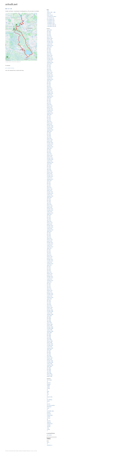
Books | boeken (50, 15)
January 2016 (49, 207)
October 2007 (49, 346)
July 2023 (49, 82)
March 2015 (49, 221)
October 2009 (49, 313)
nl (47, 409)
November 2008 (50, 328)
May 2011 (49, 286)
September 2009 (50, 314)
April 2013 (49, 253)
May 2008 (49, 337)
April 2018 (49, 169)
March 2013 (49, 255)
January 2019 (49, 156)
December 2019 (50, 142)
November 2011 (50, 277)
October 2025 (49, 44)
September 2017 (50, 179)
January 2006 (49, 376)
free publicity (49, 399)
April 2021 (49, 120)
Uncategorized (49, 423)
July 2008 (49, 334)
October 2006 (49, 363)
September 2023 (50, 79)
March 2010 (49, 306)
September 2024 (50, 62)
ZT (47, 430)
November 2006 (50, 362)
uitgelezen (49, 422)
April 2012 (49, 270)
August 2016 (49, 197)
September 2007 (50, 348)
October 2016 (49, 194)
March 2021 (49, 121)
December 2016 (50, 192)
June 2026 (49, 32)
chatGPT (48, 385)
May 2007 (49, 353)
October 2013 (49, 245)
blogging (48, 384)
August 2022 (49, 97)
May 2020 (49, 135)
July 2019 (49, 149)
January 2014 (49, 241)
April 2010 (49, 304)
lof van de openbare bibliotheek (51, 406)
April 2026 (49, 35)
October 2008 (49, 329)
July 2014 (49, 232)
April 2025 (49, 52)
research (48, 416)
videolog (48, 426)
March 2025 (49, 54)
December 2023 (50, 75)
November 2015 (50, 210)
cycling (6, 61)
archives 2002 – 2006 (51, 12)
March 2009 (49, 322)
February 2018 (50, 172)
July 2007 (49, 351)
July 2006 (49, 368)
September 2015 (50, 213)
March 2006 (49, 373)
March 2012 (49, 272)
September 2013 (50, 246)
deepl (48, 391)
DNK (47, 392)
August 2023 (49, 80)
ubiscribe (48, 420)
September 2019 (50, 146)
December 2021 (50, 108)
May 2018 (49, 168)
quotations (49, 413)
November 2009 (50, 311)
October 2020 (49, 128)
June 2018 (49, 166)
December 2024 (50, 58)
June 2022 (49, 100)
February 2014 (50, 239)
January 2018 (49, 173)
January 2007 (49, 359)
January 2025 (49, 56)
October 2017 (49, 177)
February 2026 (50, 38)
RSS (47, 443)
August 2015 (49, 214)
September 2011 (50, 280)
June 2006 (49, 369)
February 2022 (50, 106)
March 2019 (49, 154)
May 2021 (49, 118)
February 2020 (50, 139)
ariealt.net (11, 4)
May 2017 (49, 184)
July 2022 (49, 99)
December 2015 (50, 208)
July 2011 (49, 283)
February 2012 (50, 273)
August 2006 (49, 366)
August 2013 (49, 248)
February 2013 (50, 256)
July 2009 (49, 317)
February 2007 (50, 358)
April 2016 (49, 203)
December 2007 (50, 344)
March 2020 (49, 138)
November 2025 (50, 42)
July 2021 (49, 116)
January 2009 (49, 325)
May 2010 (49, 303)
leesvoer (48, 404)
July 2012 (49, 266)
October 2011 (49, 279)
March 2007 (49, 356)
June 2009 (49, 318)
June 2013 (49, 251)
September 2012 (50, 263)
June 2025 (49, 49)
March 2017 (49, 187)
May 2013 (49, 252)
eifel (48, 394)
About (48, 10)
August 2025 (49, 47)
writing (48, 429)
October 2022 (49, 94)
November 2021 (50, 110)
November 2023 (50, 76)
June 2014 (49, 234)
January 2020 (49, 141)
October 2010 (49, 296)
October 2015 (49, 211)
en (47, 395)
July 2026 (49, 31)
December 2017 (50, 175)
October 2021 (49, 111)
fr (47, 398)
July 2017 (49, 182)
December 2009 (50, 310)
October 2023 (49, 77)
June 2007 (49, 352)
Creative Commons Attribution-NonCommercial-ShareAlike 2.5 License (23, 450)
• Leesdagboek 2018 (51, 23)
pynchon (48, 412)
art (47, 381)
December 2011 (50, 276)
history (48, 401)
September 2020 (50, 130)
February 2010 (50, 307)
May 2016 (49, 201)
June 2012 (49, 268)
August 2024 (49, 63)
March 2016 (49, 204)
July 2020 (49, 132)
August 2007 (49, 349)
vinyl (48, 427)
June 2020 (49, 134)
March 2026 (49, 37)
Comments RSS (49, 445)
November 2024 (50, 59)
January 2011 (49, 291)
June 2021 (49, 117)
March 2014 (49, 238)
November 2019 (50, 144)
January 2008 (49, 342)
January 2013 (49, 258)
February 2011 (50, 290)
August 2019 (49, 148)
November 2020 (50, 127)
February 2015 (50, 223)
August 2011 (49, 282)
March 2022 (49, 104)
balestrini (49, 382)
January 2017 (49, 190)
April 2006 (49, 372)
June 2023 (49, 83)
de (47, 389)
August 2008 (49, 332)
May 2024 (49, 68)
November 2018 (50, 159)
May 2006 (49, 370)
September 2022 (50, 96)
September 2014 (50, 230)
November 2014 (50, 227)
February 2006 (50, 375)
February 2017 (50, 189)
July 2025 (49, 48)
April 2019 (49, 152)
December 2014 (50, 225)
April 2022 (49, 103)
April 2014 (49, 237)
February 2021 (50, 123)
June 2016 (49, 200)
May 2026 (49, 34)
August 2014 (49, 231)
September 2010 (50, 297)
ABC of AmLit (49, 380)
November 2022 (50, 93)
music (48, 408)
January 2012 (49, 275)
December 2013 (50, 242)
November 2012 (50, 261)
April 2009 (49, 321)
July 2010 (49, 300)
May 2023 (49, 85)
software (48, 418)
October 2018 (49, 161)
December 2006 (50, 360)
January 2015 (49, 224)
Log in (48, 442)
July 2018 (49, 165)
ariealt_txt (49, 13)
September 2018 (50, 162)
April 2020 (49, 137)
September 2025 (50, 45)
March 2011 (49, 289)
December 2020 (50, 125)
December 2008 (50, 327)
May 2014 (49, 235)
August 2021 (49, 114)
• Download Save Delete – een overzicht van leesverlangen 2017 (52, 18)
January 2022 (49, 107)
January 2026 (49, 39)
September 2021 (50, 113)
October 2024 (49, 61)
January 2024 (49, 73)
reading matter (50, 415)
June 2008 (49, 335)
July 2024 (49, 65)
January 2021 (49, 124)
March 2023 (49, 87)
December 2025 (50, 41)
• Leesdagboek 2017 (51, 22)
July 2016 (49, 199)
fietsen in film (49, 397)
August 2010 (49, 299)
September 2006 (50, 365)
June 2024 (49, 66)
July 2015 (49, 215)
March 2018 (49, 170)
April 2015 (49, 220)
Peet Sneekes (49, 435)
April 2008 (49, 338)
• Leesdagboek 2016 (51, 20)
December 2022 (50, 92)
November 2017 (50, 176)
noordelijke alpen (50, 411)
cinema (48, 387)
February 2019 (50, 155)
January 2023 (49, 90)
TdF (47, 419)
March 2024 (49, 70)
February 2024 (50, 72)
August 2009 (49, 315)
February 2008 (50, 341)
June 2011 (49, 284)
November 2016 (50, 193)
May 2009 (49, 320)
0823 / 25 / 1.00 (8, 8)
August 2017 (49, 180)
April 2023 (49, 86)
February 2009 (50, 324)
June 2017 (49, 183)
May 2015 (49, 218)
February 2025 (50, 55)
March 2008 (49, 339)
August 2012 (49, 265)
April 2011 (49, 287)
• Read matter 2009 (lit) (51, 25)
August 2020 (49, 131)
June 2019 (49, 151)
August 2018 (49, 163)
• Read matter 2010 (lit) (51, 26)
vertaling (48, 425)
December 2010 (50, 293)
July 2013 (49, 249)
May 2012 (49, 269)
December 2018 (50, 158)
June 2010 (49, 301)
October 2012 (49, 262)
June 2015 (49, 217)
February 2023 (50, 89)
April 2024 (49, 69)
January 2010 (49, 308)
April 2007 (49, 355)
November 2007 (50, 345)
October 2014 (49, 228)
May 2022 (49, 101)
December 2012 (50, 259)
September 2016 (50, 196)
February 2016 (50, 206)
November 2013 (50, 244)
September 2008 (50, 331)
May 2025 (49, 51)
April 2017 (49, 186)
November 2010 (50, 294)
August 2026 (49, 30)
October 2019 (49, 145)
